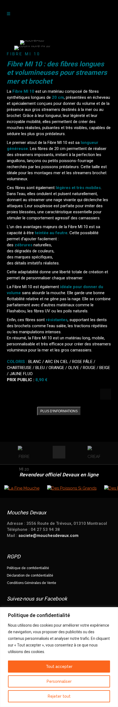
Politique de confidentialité (28, 568)
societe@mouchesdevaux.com (48, 535)
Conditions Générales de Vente (31, 583)
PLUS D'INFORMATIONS (59, 411)
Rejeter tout (59, 696)
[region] (59, 657)
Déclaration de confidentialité (30, 575)
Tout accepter (59, 666)
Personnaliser (59, 681)
